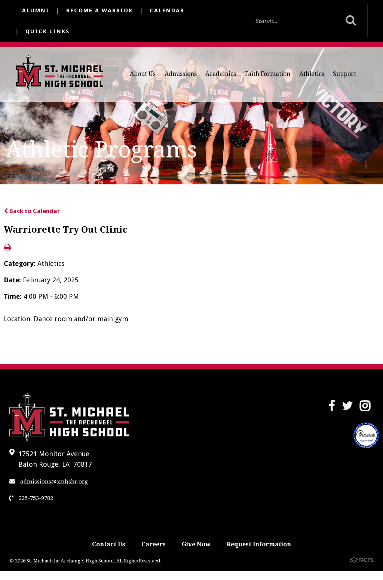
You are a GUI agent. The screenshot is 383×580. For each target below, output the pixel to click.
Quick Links (47, 31)
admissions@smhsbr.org (53, 481)
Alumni (35, 10)
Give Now (196, 544)
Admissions (181, 73)
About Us (143, 73)
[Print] (7, 247)
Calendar (167, 10)
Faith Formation (267, 73)
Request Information (259, 544)
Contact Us (108, 544)
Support (344, 73)
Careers (153, 544)
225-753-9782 (35, 498)
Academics (220, 73)
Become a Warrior (99, 10)
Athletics (311, 73)
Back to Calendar (34, 211)
